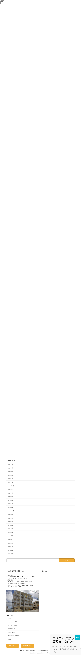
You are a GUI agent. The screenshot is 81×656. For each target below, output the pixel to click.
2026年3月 (10, 482)
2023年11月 (11, 543)
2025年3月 (10, 504)
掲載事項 (10, 639)
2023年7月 (10, 554)
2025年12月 (11, 486)
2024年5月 (10, 525)
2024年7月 (10, 518)
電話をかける (12, 646)
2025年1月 (10, 507)
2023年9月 (10, 546)
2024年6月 (10, 521)
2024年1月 (10, 536)
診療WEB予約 (11, 632)
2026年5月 (10, 475)
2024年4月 (10, 529)
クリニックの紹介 (12, 622)
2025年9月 (10, 493)
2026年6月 (10, 471)
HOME (9, 618)
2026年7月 (10, 468)
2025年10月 (11, 489)
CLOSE (77, 637)
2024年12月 (11, 511)
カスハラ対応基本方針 (13, 636)
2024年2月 (10, 532)
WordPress (33, 653)
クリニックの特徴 (12, 625)
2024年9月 (10, 514)
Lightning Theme (41, 653)
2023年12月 (11, 539)
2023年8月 (10, 550)
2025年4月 (10, 500)
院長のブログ (11, 629)
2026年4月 (10, 479)
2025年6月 (10, 496)
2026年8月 (10, 464)
